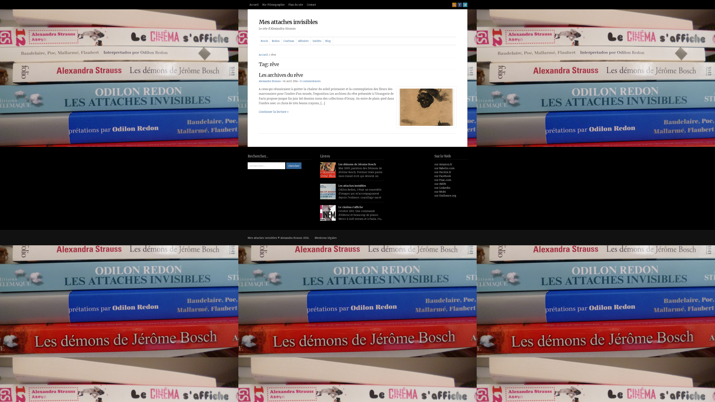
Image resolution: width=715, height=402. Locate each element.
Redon (275, 41)
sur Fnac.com (442, 180)
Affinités (303, 41)
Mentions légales (326, 238)
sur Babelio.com (444, 168)
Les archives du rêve (281, 75)
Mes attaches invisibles (288, 21)
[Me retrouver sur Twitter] (465, 5)
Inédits (317, 41)
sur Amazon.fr (443, 164)
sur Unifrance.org (445, 195)
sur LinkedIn (442, 187)
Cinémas (288, 41)
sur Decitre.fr (442, 172)
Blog (328, 41)
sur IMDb (440, 184)
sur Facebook (442, 176)
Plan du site (295, 4)
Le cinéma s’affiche (351, 207)
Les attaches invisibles (352, 185)
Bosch (264, 41)
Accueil (254, 4)
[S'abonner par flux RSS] (454, 5)
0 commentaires (310, 81)
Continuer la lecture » (274, 112)
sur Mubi (440, 191)
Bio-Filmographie (273, 4)
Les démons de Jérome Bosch (357, 164)
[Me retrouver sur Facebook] (459, 5)
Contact (311, 4)
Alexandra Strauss (270, 81)
